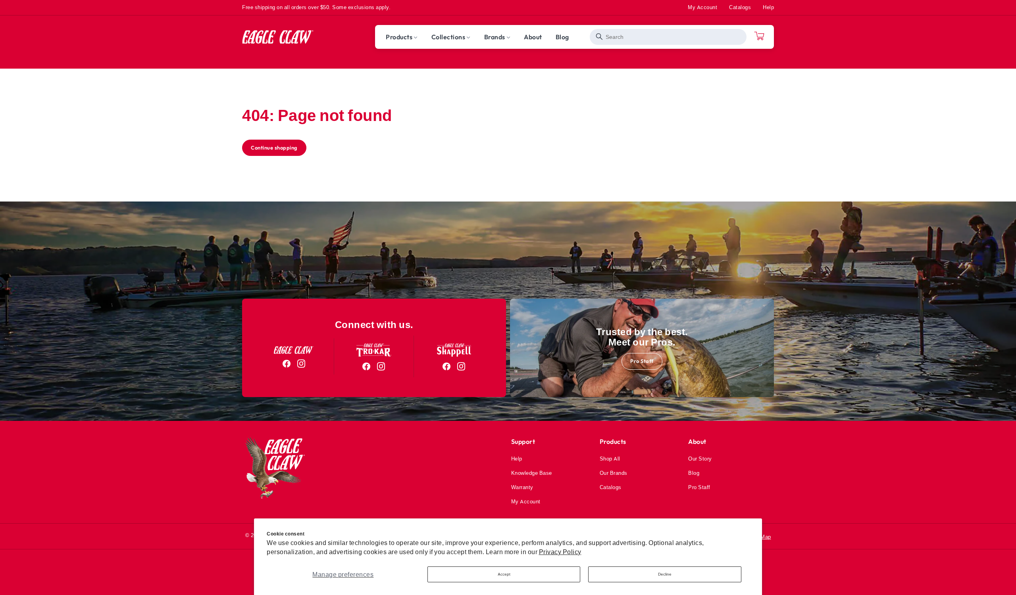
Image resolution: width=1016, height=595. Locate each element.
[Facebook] (287, 363)
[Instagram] (301, 363)
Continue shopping (274, 147)
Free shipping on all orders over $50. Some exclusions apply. (316, 7)
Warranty (522, 487)
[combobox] (668, 37)
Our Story (700, 458)
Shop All (610, 458)
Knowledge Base (531, 473)
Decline (665, 574)
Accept (504, 574)
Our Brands (613, 473)
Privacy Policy (560, 552)
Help (768, 7)
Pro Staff (642, 361)
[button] (402, 37)
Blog (693, 473)
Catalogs (740, 7)
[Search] (599, 36)
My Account (702, 7)
